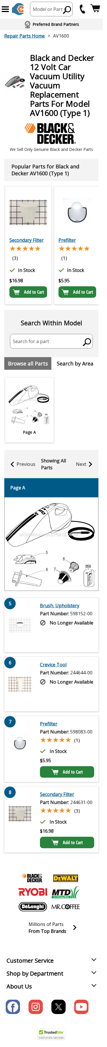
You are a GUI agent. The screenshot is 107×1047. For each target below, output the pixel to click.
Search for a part (31, 341)
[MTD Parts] (65, 892)
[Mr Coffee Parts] (65, 907)
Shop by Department (35, 973)
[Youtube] (81, 1007)
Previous (26, 464)
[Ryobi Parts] (33, 892)
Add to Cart (34, 292)
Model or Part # (50, 9)
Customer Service (30, 960)
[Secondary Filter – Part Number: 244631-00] (28, 212)
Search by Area (75, 363)
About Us (19, 986)
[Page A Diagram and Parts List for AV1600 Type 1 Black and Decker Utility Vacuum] (51, 543)
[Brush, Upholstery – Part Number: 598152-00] (20, 625)
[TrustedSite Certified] (51, 1034)
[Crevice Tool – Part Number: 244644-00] (20, 684)
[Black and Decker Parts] (33, 878)
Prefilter (67, 240)
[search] (67, 9)
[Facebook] (13, 1007)
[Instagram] (36, 1007)
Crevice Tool (53, 664)
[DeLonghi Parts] (33, 907)
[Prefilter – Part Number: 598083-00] (77, 212)
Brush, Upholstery (59, 605)
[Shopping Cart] (95, 9)
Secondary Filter (26, 240)
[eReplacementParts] (18, 9)
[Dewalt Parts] (65, 878)
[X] (58, 1007)
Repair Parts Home (24, 36)
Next (81, 464)
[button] (5, 9)
